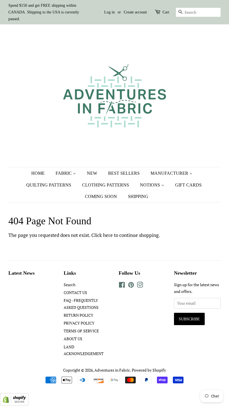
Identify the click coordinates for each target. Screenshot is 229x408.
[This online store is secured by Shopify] (14, 403)
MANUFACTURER (170, 173)
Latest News (21, 273)
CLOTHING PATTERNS (105, 185)
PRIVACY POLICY (79, 323)
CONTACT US (75, 292)
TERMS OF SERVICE (81, 331)
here (108, 235)
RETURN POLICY (78, 315)
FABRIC (64, 173)
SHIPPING (138, 196)
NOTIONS (150, 185)
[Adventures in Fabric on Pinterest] (131, 285)
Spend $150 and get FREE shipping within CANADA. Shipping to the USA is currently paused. (43, 12)
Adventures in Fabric (112, 370)
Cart (166, 12)
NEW (92, 173)
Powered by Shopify (149, 370)
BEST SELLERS (124, 173)
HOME (38, 173)
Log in (109, 12)
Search (69, 284)
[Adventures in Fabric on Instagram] (140, 285)
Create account (135, 12)
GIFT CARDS (188, 185)
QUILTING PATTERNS (48, 185)
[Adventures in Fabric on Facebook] (122, 285)
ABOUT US (73, 338)
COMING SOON (101, 196)
